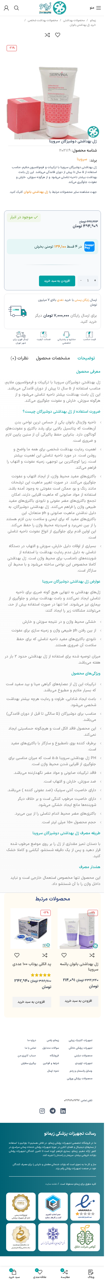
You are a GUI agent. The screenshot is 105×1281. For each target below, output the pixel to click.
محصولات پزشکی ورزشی (79, 1079)
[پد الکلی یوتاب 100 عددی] (30, 928)
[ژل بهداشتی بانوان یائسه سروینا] (78, 928)
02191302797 (72, 1100)
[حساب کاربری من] (6, 8)
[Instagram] (42, 1111)
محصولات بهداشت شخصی (43, 20)
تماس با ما (30, 1048)
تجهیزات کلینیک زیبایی (80, 1040)
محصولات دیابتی (83, 1056)
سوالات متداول (51, 1048)
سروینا (82, 159)
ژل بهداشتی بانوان (36, 192)
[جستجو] (16, 8)
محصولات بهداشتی (74, 20)
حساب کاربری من (27, 1056)
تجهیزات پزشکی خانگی (80, 1048)
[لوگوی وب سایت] (52, 8)
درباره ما (31, 1040)
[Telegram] (52, 1111)
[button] (79, 1001)
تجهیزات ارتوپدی (83, 1063)
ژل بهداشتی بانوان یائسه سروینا (79, 967)
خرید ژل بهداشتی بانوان (83, 25)
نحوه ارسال (53, 1071)
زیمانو (93, 20)
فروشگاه (54, 1056)
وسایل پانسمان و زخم (81, 1071)
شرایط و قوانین (51, 1063)
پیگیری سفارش (28, 1063)
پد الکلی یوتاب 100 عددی (31, 964)
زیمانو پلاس (53, 1040)
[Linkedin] (63, 1111)
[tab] (86, 358)
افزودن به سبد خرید (57, 281)
